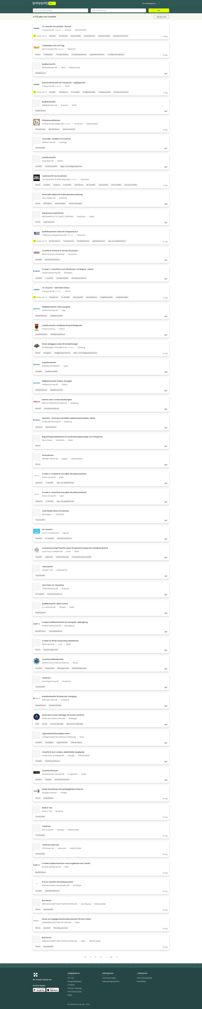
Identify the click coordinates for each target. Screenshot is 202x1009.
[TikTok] (47, 1004)
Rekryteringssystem (110, 981)
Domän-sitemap (75, 988)
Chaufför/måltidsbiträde (52, 659)
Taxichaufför (47, 566)
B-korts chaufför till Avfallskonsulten (57, 882)
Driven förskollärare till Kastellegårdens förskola (62, 789)
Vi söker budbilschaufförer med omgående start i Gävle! (66, 863)
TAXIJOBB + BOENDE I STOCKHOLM (56, 139)
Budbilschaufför (49, 64)
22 (111, 957)
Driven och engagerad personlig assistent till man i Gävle (66, 919)
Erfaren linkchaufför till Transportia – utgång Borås (63, 82)
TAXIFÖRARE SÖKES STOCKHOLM (55, 511)
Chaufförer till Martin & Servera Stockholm (60, 250)
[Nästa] (116, 957)
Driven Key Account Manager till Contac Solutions (63, 715)
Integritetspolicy (75, 981)
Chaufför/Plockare (50, 770)
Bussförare (46, 900)
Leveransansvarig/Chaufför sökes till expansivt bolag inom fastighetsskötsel (75, 548)
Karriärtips (141, 981)
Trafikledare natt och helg (53, 45)
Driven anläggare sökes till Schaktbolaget (60, 344)
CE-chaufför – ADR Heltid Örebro (56, 288)
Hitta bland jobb (74, 991)
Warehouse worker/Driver (53, 213)
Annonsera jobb (109, 978)
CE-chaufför (47, 529)
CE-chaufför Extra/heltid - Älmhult (56, 26)
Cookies (71, 985)
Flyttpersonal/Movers (51, 120)
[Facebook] (43, 1004)
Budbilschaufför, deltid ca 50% (55, 603)
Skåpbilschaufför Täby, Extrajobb (56, 307)
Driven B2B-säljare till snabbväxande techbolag (62, 194)
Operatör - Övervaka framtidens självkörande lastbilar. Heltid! (68, 418)
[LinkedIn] (38, 1004)
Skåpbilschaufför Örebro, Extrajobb (57, 381)
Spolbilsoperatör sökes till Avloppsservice (60, 231)
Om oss (71, 978)
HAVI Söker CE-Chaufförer (53, 585)
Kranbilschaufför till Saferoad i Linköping (59, 696)
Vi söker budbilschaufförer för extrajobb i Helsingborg (65, 622)
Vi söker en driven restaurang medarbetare (60, 641)
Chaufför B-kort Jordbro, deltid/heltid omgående (63, 752)
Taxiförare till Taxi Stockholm (54, 176)
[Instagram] (34, 1004)
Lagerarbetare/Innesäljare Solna (56, 733)
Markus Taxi (47, 808)
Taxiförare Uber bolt (50, 845)
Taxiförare (46, 678)
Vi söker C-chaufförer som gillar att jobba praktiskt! (64, 474)
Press (70, 995)
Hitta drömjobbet (144, 978)
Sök (158, 10)
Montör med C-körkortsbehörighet (57, 399)
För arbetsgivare (149, 3)
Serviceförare (47, 455)
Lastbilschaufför (49, 157)
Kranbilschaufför (49, 362)
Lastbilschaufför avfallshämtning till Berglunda (62, 325)
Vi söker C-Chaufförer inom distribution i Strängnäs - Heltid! (67, 269)
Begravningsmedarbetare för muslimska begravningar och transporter (72, 437)
